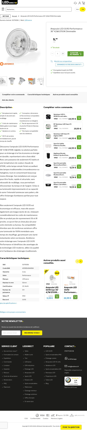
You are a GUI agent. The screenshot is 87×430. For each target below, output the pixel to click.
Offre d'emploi (29, 398)
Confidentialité (35, 418)
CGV (26, 418)
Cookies (45, 418)
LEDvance (28, 20)
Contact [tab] (70, 346)
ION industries (29, 365)
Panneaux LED (50, 372)
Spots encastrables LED (53, 369)
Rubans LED (29, 380)
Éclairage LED (29, 369)
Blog (47, 383)
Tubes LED (49, 380)
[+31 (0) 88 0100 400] (66, 359)
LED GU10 (49, 351)
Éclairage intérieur (31, 390)
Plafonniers (28, 387)
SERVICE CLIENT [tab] (9, 346)
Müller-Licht (29, 354)
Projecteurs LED (51, 376)
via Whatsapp (72, 359)
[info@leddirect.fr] (66, 366)
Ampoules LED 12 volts (53, 362)
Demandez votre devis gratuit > (69, 64)
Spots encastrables (31, 383)
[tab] (33, 346)
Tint (26, 358)
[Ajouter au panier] (79, 118)
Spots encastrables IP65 (53, 354)
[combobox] (39, 9)
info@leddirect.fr (73, 366)
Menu (3, 10)
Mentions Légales (56, 418)
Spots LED (28, 376)
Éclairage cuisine (51, 358)
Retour (6, 16)
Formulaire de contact (11, 354)
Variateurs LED (50, 365)
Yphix (26, 351)
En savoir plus (29, 401)
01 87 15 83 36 (69, 351)
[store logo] (10, 2)
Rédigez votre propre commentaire (13, 312)
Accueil (14, 16)
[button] (12, 81)
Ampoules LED (29, 372)
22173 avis (73, 387)
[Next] (81, 261)
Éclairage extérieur (31, 394)
